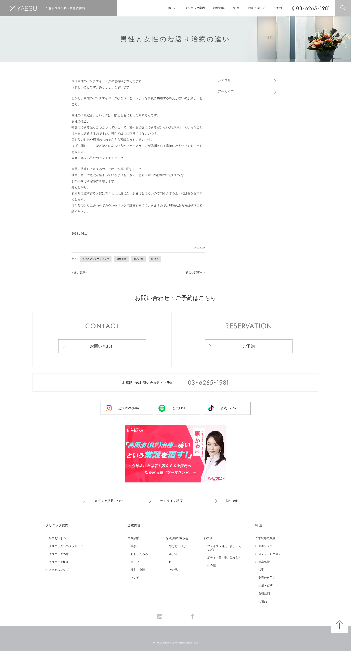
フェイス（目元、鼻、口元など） (224, 547)
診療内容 (219, 8)
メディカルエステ (269, 554)
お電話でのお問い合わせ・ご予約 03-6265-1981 (175, 382)
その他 (135, 577)
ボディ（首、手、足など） (224, 557)
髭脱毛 (154, 259)
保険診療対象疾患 (177, 538)
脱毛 (261, 569)
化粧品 (262, 601)
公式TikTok (228, 408)
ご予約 (277, 8)
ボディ (135, 562)
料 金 (236, 8)
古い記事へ (81, 272)
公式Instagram (128, 408)
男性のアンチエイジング (95, 259)
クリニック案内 (195, 8)
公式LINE (179, 408)
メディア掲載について (110, 501)
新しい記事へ (194, 272)
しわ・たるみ (139, 554)
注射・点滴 (138, 569)
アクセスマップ (59, 569)
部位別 (208, 538)
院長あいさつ (57, 538)
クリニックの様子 (60, 554)
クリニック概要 (59, 562)
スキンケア (265, 546)
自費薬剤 (264, 593)
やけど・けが (177, 546)
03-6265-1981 (312, 8)
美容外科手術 (266, 577)
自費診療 (133, 538)
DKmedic (232, 501)
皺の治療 (139, 259)
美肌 (133, 546)
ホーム (172, 8)
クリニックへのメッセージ (66, 546)
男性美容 (121, 259)
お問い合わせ (256, 8)
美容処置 (264, 562)
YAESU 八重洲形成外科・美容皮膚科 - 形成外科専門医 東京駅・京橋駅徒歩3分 (55, 8)
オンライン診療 (171, 501)
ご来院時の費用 (265, 538)
